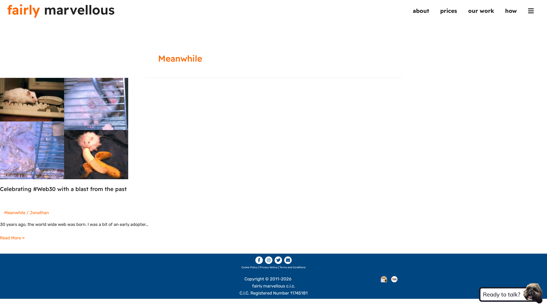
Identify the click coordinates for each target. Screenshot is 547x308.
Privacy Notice (269, 267)
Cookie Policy (249, 267)
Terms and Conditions (292, 267)
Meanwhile (14, 212)
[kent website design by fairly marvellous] (394, 278)
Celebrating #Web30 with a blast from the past (63, 188)
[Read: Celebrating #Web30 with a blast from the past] (64, 128)
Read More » (12, 238)
